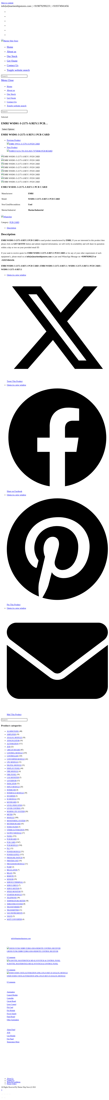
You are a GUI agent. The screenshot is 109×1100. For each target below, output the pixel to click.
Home (9, 86)
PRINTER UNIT (12, 861)
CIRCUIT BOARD (13, 750)
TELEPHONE (12, 898)
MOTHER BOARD (14, 824)
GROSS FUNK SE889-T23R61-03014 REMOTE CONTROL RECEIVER (32, 951)
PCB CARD (14, 222)
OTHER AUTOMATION (15, 830)
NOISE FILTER (12, 827)
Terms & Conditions (13, 1082)
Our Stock (11, 94)
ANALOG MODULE (14, 738)
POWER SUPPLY (13, 855)
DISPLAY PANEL (13, 768)
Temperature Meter (13, 1042)
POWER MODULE (14, 852)
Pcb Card (10, 1007)
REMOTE (10, 876)
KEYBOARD (11, 802)
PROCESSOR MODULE (16, 864)
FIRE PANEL (11, 775)
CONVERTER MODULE (16, 759)
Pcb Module (11, 1011)
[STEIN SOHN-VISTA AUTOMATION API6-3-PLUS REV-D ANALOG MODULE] (37, 973)
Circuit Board (11, 1001)
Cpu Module (11, 1036)
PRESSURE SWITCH (14, 858)
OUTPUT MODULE (14, 833)
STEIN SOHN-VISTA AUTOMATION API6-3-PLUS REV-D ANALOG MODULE (36, 976)
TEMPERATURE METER (16, 901)
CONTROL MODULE (15, 753)
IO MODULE (11, 799)
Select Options (8, 129)
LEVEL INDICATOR (14, 805)
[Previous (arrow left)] (2, 1097)
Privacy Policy (12, 1084)
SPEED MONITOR (14, 892)
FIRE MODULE (12, 771)
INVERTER (11, 796)
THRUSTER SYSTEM (15, 904)
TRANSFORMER (13, 907)
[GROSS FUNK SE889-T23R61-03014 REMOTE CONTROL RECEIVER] (33, 948)
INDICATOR (11, 784)
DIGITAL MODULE (14, 765)
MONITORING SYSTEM (16, 821)
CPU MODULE (12, 762)
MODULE (10, 818)
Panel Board (11, 1017)
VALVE (9, 916)
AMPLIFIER (11, 734)
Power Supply (11, 1014)
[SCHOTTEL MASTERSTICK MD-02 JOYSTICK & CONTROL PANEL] (33, 961)
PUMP (9, 867)
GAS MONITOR (13, 778)
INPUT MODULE (13, 787)
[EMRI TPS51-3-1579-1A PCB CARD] (23, 144)
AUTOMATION (12, 744)
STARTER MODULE (14, 895)
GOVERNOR (11, 781)
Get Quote (11, 98)
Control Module (12, 995)
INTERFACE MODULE (15, 793)
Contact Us (12, 102)
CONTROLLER (12, 756)
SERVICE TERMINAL (15, 882)
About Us (10, 1079)
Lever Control (11, 1004)
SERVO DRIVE (12, 885)
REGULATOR (12, 870)
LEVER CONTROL (14, 808)
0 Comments (11, 957)
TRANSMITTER (13, 910)
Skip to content (7, 3)
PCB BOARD (12, 839)
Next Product (12, 147)
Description (11, 228)
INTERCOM (11, 790)
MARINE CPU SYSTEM (16, 811)
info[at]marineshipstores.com (21, 938)
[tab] (57, 228)
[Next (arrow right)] (5, 1097)
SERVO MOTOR (13, 889)
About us (11, 90)
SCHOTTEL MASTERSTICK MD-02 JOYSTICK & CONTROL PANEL (32, 964)
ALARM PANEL (13, 731)
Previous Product (14, 140)
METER (9, 814)
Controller (10, 998)
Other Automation (13, 1020)
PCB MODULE (12, 845)
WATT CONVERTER (14, 919)
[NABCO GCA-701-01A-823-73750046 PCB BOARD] (29, 151)
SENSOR (10, 879)
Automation (11, 992)
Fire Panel (10, 1039)
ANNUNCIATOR (13, 741)
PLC (8, 848)
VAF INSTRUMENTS (15, 913)
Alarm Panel (11, 1030)
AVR (8, 747)
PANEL (9, 836)
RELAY (9, 873)
